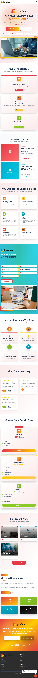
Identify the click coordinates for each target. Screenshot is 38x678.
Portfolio (21, 660)
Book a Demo (6, 281)
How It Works (18, 109)
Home (21, 656)
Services (21, 659)
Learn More (18, 89)
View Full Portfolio (18, 562)
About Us (21, 657)
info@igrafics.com (24, 666)
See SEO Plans (19, 505)
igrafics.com (23, 668)
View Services (25, 28)
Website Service (3, 666)
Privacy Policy (15, 675)
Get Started (4, 592)
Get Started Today (12, 28)
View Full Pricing (19, 477)
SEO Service (2, 669)
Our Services (14, 592)
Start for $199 (19, 450)
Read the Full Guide (24, 158)
